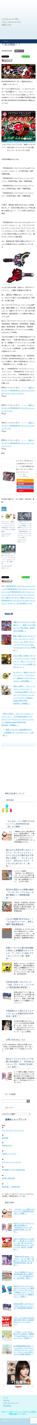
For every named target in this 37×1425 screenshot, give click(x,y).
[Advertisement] (18, 769)
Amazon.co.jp (7, 1145)
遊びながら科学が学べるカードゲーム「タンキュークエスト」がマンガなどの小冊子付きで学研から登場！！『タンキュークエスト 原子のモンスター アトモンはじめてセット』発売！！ (20, 858)
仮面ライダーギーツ (12, 597)
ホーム (5, 1397)
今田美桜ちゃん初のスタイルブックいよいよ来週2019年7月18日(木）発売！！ (20, 1013)
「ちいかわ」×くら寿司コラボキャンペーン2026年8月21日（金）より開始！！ (20, 824)
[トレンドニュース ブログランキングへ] (6, 61)
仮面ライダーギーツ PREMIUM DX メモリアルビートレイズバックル (18, 443)
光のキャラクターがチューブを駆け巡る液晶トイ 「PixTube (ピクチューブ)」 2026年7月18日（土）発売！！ (23, 1227)
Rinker (24, 474)
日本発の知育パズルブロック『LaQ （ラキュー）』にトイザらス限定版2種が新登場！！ (20, 984)
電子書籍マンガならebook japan (13, 1170)
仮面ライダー (19, 51)
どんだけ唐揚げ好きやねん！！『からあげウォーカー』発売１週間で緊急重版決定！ (20, 921)
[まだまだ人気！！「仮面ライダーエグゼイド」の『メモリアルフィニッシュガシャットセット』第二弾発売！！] (8, 549)
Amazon (20, 480)
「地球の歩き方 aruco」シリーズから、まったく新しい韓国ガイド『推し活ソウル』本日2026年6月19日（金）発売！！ (23, 1261)
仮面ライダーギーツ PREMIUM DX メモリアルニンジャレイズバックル (18, 408)
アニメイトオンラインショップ (13, 1130)
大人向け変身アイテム (24, 603)
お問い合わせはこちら (16, 1040)
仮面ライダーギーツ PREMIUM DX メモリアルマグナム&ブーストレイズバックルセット (18, 390)
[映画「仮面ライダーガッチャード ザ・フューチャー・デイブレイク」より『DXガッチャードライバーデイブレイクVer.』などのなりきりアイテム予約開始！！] (6, 640)
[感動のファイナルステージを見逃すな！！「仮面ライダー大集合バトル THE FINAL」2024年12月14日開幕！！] (6, 626)
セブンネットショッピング (11, 1162)
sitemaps (10, 800)
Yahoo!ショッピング (9, 1154)
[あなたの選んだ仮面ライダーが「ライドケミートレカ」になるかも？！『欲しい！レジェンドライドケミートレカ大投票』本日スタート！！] (6, 659)
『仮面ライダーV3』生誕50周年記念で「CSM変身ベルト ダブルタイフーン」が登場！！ (18, 732)
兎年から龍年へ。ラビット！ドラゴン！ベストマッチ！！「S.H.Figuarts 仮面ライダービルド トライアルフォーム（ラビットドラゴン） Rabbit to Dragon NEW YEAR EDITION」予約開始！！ (24, 694)
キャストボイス (17, 595)
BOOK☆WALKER (8, 1178)
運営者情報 (7, 1406)
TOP (11, 19)
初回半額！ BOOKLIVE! (11, 1187)
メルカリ (21, 490)
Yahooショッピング (24, 487)
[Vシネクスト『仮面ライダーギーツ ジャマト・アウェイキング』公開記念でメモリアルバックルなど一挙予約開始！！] (8, 516)
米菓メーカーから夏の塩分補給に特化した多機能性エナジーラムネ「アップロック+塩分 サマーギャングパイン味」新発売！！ (20, 953)
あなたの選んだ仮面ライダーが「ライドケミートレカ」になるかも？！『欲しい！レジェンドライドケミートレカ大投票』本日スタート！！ (24, 661)
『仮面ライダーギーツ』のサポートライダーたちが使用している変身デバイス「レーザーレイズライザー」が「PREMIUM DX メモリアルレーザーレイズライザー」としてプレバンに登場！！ (24, 529)
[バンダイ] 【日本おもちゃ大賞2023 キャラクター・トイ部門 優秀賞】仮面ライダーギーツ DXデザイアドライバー (25, 466)
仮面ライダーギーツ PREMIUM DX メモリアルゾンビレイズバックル (18, 425)
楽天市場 (21, 484)
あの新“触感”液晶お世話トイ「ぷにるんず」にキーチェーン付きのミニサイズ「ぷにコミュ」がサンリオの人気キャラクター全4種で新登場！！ (23, 1350)
